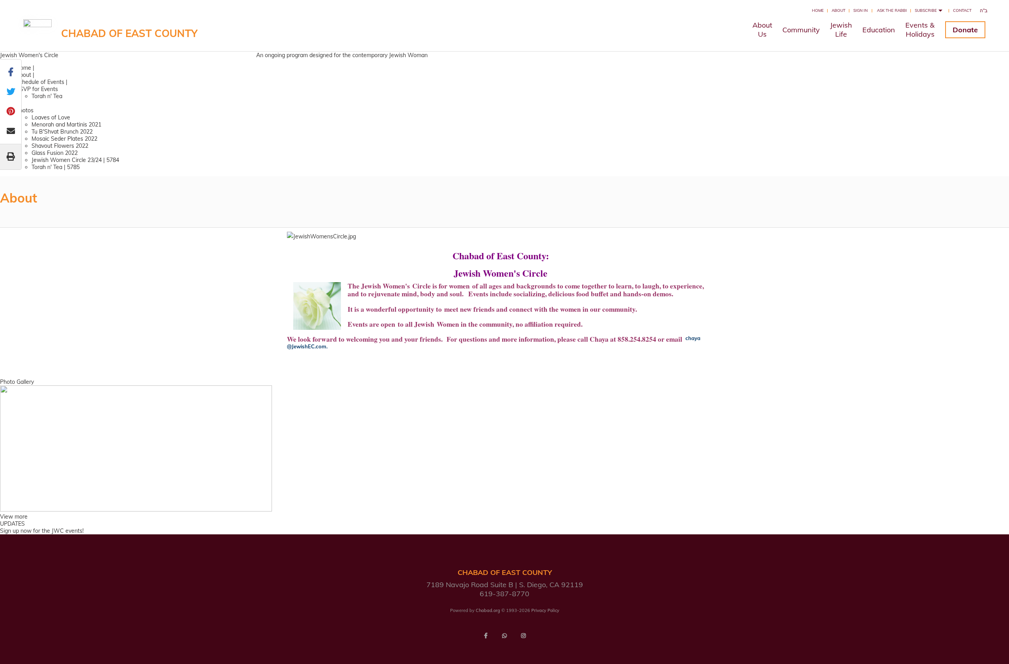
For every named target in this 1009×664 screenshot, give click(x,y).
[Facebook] (485, 635)
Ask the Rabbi (892, 10)
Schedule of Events (40, 82)
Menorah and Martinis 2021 (66, 124)
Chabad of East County (129, 33)
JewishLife (841, 29)
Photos (25, 110)
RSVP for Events (37, 89)
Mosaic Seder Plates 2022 (64, 138)
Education (878, 29)
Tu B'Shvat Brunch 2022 (62, 131)
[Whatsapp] (504, 635)
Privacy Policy (545, 610)
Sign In (860, 10)
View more (14, 516)
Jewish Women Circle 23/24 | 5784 (75, 160)
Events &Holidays (920, 29)
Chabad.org (488, 610)
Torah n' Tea (47, 96)
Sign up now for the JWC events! (42, 530)
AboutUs (762, 29)
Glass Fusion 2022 (55, 152)
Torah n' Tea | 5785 (56, 167)
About (838, 10)
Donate (965, 29)
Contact (962, 10)
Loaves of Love (51, 117)
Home (818, 10)
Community (801, 29)
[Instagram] (523, 635)
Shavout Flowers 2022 (60, 145)
